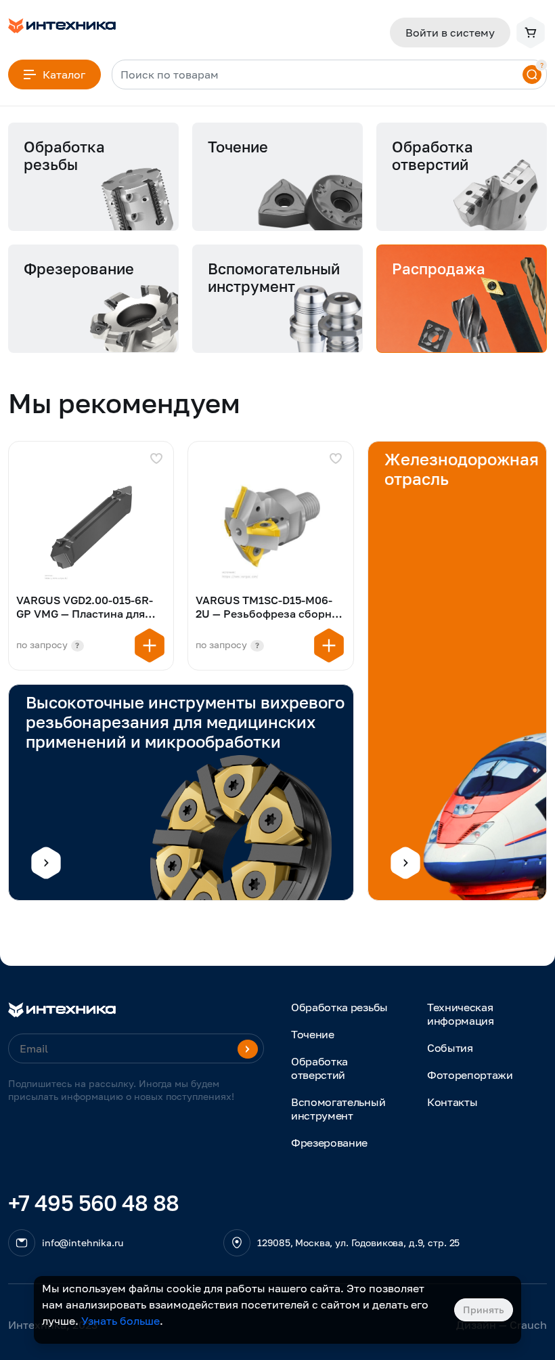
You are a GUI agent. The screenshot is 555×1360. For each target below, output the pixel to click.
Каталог (64, 74)
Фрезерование (329, 1142)
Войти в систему (450, 32)
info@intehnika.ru (82, 1242)
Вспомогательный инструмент (338, 1108)
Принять (483, 1309)
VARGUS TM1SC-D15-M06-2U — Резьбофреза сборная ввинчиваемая (270, 607)
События (450, 1048)
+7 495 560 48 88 (93, 1203)
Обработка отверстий (319, 1068)
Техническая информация (460, 1013)
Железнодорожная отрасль (461, 468)
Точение (312, 1034)
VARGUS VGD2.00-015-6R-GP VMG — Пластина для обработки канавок (84, 607)
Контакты (452, 1102)
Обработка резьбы (339, 1007)
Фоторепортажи (470, 1075)
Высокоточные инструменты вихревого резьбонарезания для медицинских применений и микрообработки (185, 721)
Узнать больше (120, 1320)
